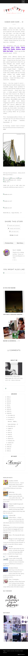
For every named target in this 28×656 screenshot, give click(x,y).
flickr (4, 174)
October (10, 419)
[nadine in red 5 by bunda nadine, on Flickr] (7, 201)
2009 (8, 411)
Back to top (21, 654)
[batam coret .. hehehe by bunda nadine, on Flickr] (15, 180)
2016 (8, 397)
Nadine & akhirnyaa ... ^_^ (11, 341)
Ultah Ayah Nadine (9, 288)
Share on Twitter (15, 228)
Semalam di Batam (13, 568)
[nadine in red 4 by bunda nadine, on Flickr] (7, 194)
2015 (8, 399)
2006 (8, 446)
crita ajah (16, 235)
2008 (8, 413)
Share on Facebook (14, 225)
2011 (8, 407)
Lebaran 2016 (12, 515)
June (9, 432)
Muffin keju (11, 492)
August (9, 428)
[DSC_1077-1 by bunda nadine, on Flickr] (6, 181)
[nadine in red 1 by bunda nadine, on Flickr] (7, 207)
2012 (8, 405)
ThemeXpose (17, 650)
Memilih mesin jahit (13, 556)
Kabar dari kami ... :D (13, 424)
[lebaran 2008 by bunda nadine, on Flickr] (7, 178)
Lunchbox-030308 (13, 480)
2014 (8, 401)
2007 (8, 444)
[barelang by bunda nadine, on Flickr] (14, 166)
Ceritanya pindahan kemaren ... (13, 314)
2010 (8, 409)
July (9, 430)
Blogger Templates (6, 650)
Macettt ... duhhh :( (12, 421)
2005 (8, 448)
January (10, 442)
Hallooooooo (6, 525)
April (9, 436)
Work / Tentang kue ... (14, 579)
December (10, 415)
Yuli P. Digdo (17, 250)
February (10, 440)
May (9, 434)
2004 (8, 450)
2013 (8, 403)
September (11, 426)
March (9, 438)
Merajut (11, 546)
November (10, 417)
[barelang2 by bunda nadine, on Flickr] (6, 180)
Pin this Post (15, 231)
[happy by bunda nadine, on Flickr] (20, 178)
